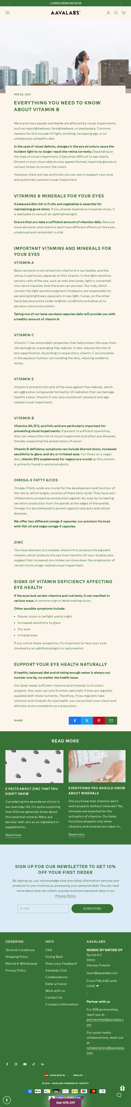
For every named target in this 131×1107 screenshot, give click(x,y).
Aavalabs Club (56, 970)
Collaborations (56, 977)
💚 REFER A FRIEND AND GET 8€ (65, 3)
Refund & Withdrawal (21, 963)
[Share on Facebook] (75, 720)
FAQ (48, 950)
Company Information (61, 1004)
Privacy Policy (15, 970)
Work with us (55, 991)
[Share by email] (111, 720)
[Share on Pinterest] (99, 720)
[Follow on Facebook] (7, 1064)
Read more (13, 835)
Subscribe (92, 908)
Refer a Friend (55, 984)
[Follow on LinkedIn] (42, 1064)
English (78, 1075)
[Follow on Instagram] (16, 1064)
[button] (65, 1102)
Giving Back (54, 957)
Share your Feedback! (61, 963)
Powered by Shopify (76, 1083)
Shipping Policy (16, 957)
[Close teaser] (82, 1097)
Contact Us (53, 997)
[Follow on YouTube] (25, 1064)
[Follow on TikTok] (33, 1064)
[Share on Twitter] (87, 720)
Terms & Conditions (20, 950)
